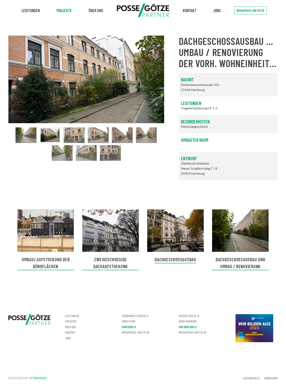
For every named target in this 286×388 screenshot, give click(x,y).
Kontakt (189, 10)
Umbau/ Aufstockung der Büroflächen (46, 263)
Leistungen (31, 10)
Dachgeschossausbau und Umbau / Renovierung (240, 263)
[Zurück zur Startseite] (143, 10)
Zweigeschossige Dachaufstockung (110, 263)
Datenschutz (251, 378)
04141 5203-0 (129, 327)
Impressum (271, 378)
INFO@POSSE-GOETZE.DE (250, 10)
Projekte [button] (64, 10)
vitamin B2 (38, 378)
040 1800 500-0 (187, 327)
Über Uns (96, 10)
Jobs (217, 10)
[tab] (25, 135)
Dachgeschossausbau (175, 259)
